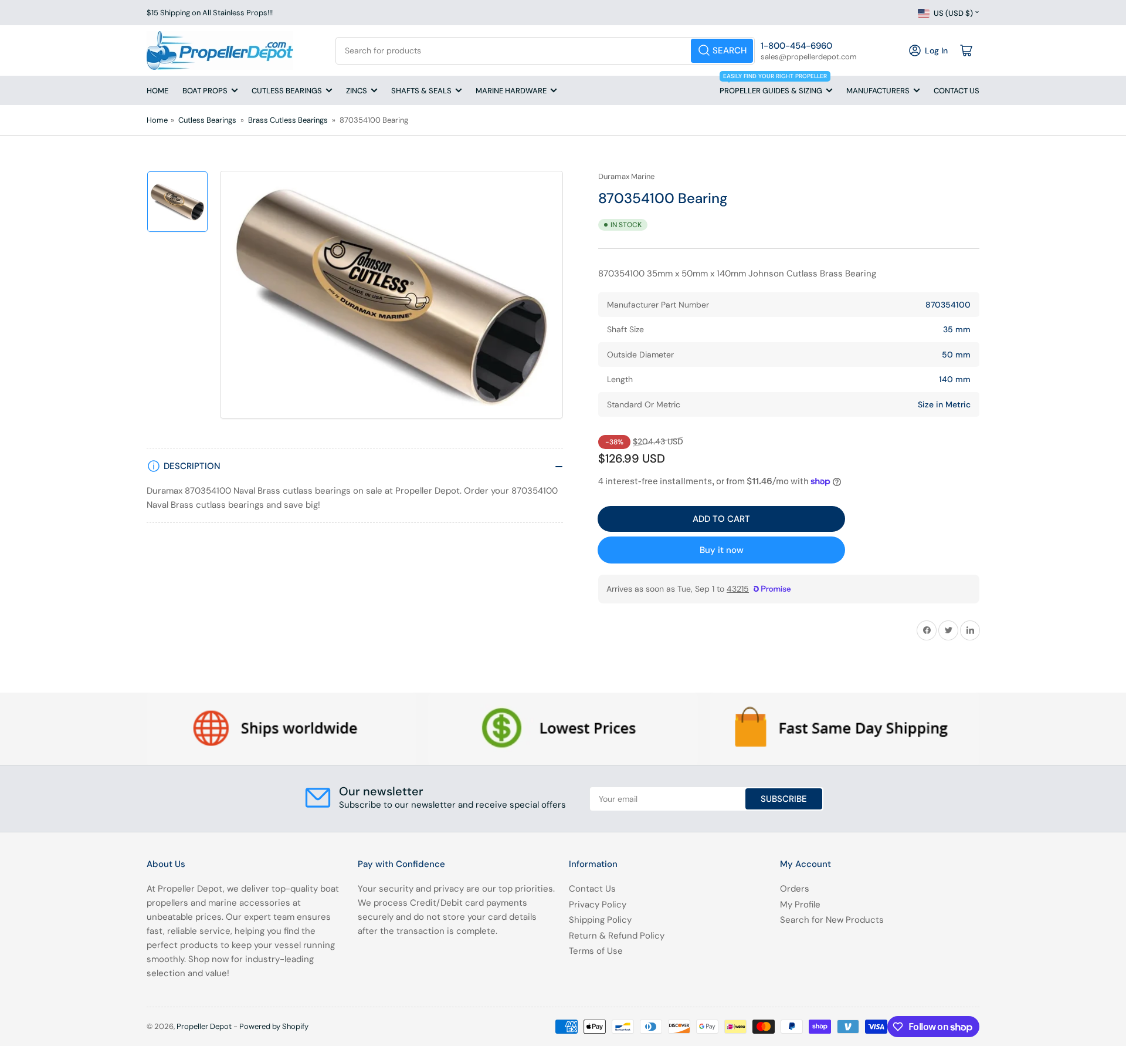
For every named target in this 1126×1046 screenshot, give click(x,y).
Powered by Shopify (273, 1026)
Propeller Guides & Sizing (773, 86)
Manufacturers (878, 91)
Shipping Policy (600, 920)
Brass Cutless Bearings (288, 120)
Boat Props (205, 91)
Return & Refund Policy (616, 936)
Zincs (356, 91)
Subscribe (784, 799)
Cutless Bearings (287, 91)
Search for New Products (832, 920)
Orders (794, 889)
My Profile (800, 904)
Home (157, 91)
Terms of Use (596, 951)
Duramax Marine (626, 176)
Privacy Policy (597, 904)
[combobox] (545, 51)
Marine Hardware (511, 91)
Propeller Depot (204, 1026)
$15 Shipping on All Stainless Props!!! (210, 13)
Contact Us (956, 91)
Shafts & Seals (421, 91)
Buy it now (722, 550)
